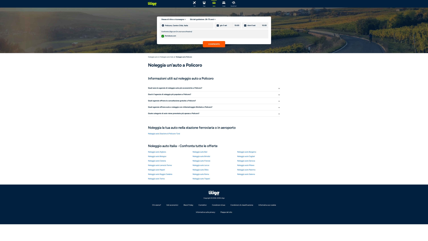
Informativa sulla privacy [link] (205, 212)
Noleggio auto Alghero (157, 152)
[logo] (152, 4)
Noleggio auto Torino (156, 179)
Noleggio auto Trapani (201, 179)
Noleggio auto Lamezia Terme (160, 165)
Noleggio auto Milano (245, 165)
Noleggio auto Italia (166, 57)
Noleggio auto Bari (200, 152)
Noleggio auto (153, 57)
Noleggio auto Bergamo (246, 152)
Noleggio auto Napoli (156, 170)
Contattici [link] (203, 205)
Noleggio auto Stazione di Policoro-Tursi (164, 134)
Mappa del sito (226, 212)
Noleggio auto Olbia (200, 170)
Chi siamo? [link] (156, 205)
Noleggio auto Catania (157, 161)
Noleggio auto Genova (246, 161)
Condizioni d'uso (218, 205)
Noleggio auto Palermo (246, 170)
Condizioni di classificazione (241, 205)
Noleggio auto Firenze (201, 161)
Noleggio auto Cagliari (246, 156)
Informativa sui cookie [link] (267, 205)
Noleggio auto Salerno (246, 174)
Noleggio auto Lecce (201, 165)
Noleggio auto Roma (201, 174)
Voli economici (172, 205)
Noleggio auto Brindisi (201, 156)
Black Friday (188, 205)
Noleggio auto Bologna (157, 156)
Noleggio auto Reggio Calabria (160, 174)
